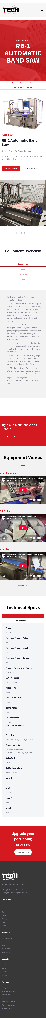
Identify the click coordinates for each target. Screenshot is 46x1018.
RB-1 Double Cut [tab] (23, 616)
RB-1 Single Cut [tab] (23, 621)
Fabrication (6, 995)
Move (3, 912)
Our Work (5, 968)
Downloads (6, 949)
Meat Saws (29, 83)
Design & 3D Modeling (9, 991)
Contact (5, 975)
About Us (5, 965)
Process (4, 915)
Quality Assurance (8, 1005)
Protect (4, 922)
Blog (3, 945)
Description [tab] (23, 264)
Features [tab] (23, 269)
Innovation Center (8, 938)
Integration (6, 988)
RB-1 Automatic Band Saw (23, 87)
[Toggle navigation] (36, 10)
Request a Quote (23, 852)
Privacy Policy (7, 890)
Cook (3, 905)
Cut (21, 83)
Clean (4, 926)
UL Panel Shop (7, 1008)
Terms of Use (21, 890)
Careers (4, 972)
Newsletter (6, 952)
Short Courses (7, 942)
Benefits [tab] (23, 274)
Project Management (9, 1001)
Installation (6, 998)
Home (14, 83)
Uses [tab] (23, 279)
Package (5, 919)
